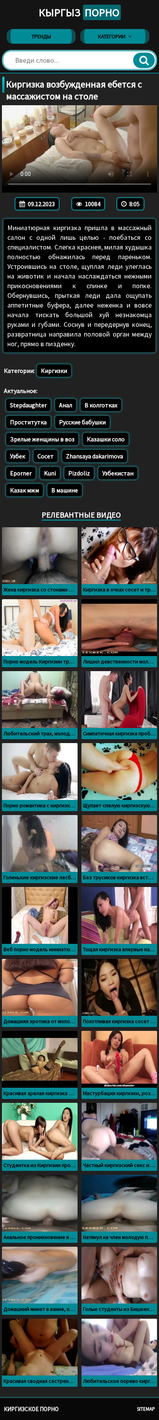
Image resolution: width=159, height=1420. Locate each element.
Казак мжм (24, 490)
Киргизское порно (31, 1409)
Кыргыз (79, 12)
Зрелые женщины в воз (42, 439)
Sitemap (146, 1409)
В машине (64, 490)
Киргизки (54, 370)
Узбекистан (118, 473)
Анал (65, 405)
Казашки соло (106, 439)
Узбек (17, 456)
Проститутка (28, 422)
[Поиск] (144, 60)
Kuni (50, 473)
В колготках (101, 405)
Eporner (21, 473)
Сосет (45, 456)
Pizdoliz (79, 473)
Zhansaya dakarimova (94, 456)
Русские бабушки (82, 422)
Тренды (41, 36)
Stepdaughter (28, 405)
